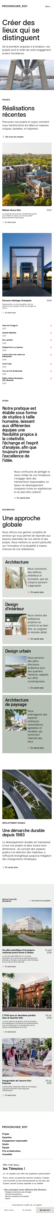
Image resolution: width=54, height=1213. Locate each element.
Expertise (7, 1137)
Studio (5, 1144)
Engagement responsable (14, 1141)
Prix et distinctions (11, 1151)
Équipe (5, 1147)
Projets (5, 1134)
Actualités (7, 1154)
